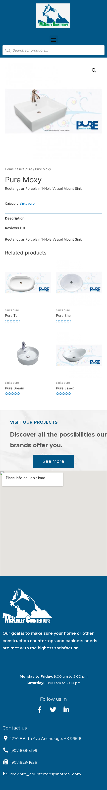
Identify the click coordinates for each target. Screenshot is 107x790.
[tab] (53, 218)
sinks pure (24, 169)
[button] (54, 39)
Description (15, 218)
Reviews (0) (15, 228)
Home (9, 169)
